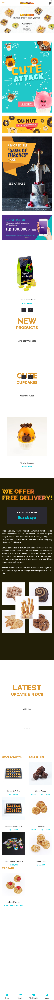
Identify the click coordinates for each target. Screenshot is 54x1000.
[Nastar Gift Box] (13, 773)
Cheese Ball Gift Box (13, 826)
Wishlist (33, 998)
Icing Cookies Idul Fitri (13, 861)
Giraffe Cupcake (27, 463)
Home (6, 998)
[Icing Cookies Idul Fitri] (13, 843)
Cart (20, 998)
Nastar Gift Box (13, 791)
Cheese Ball (40, 826)
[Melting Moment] (13, 884)
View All (27, 709)
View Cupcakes (27, 396)
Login (47, 998)
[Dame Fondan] (40, 843)
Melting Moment (13, 902)
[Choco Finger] (40, 773)
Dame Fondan (40, 861)
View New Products (27, 341)
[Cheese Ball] (40, 808)
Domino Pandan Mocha (27, 299)
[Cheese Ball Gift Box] (13, 808)
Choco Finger (40, 791)
